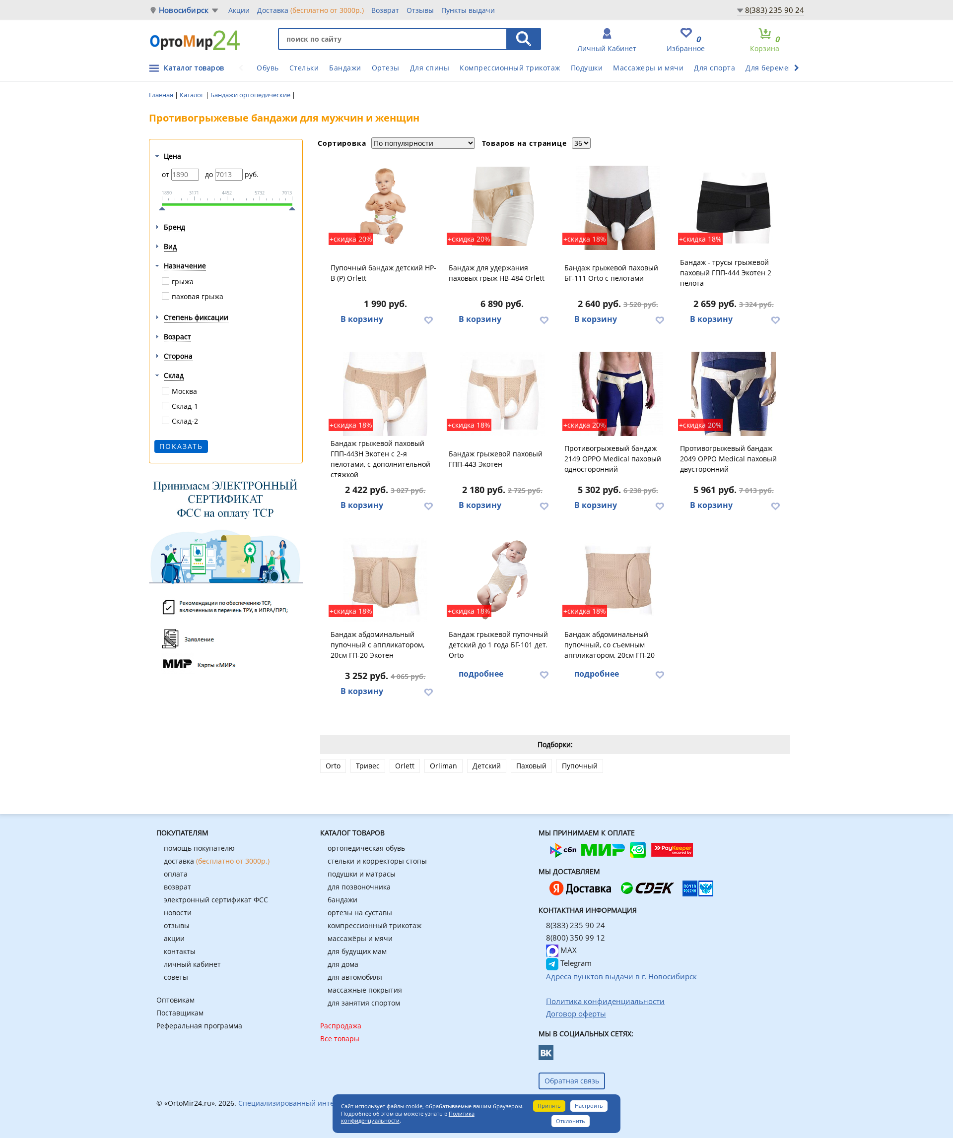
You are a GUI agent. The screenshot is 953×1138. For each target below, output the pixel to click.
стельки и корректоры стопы (377, 861)
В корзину (361, 319)
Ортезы (386, 67)
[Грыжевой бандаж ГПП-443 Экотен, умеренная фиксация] (502, 394)
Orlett (404, 765)
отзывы (177, 925)
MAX (567, 950)
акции (174, 938)
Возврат (385, 10)
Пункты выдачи (468, 10)
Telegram (575, 963)
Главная (162, 94)
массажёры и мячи (360, 938)
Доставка (310, 10)
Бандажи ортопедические (251, 94)
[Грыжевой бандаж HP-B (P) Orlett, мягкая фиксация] (385, 208)
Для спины (430, 67)
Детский (487, 765)
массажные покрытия (365, 990)
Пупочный (580, 765)
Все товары (339, 1038)
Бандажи (345, 67)
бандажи (342, 899)
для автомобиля (355, 977)
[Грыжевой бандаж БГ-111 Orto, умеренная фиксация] (618, 208)
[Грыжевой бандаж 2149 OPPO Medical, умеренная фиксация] (618, 394)
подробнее (481, 673)
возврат (177, 886)
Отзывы (420, 10)
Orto (333, 765)
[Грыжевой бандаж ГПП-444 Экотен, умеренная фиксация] (733, 208)
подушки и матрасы (362, 874)
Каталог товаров (194, 67)
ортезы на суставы (360, 912)
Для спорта (714, 67)
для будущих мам (357, 951)
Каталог (192, 94)
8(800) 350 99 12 (575, 938)
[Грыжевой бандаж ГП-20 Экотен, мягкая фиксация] (385, 580)
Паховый (531, 765)
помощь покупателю (199, 848)
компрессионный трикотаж (374, 925)
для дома (343, 964)
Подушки (587, 67)
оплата (176, 874)
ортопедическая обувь (366, 848)
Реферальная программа (199, 1025)
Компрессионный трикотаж (510, 67)
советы (176, 977)
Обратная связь (572, 1080)
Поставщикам (180, 1012)
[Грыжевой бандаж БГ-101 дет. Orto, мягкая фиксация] (502, 580)
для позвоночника (359, 886)
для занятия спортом (364, 1003)
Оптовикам (175, 1000)
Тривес (368, 765)
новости (178, 912)
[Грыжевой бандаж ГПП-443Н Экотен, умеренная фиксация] (385, 394)
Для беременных (776, 67)
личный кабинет (192, 964)
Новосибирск (183, 10)
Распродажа (340, 1025)
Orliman (443, 765)
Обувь (268, 67)
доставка (217, 861)
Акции (239, 10)
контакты (180, 951)
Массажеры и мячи (648, 67)
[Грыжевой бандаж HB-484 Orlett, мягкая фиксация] (502, 208)
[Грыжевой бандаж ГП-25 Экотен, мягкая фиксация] (618, 580)
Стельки (304, 67)
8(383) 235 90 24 (774, 10)
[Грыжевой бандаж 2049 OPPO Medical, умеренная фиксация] (733, 394)
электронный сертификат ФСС (216, 899)
